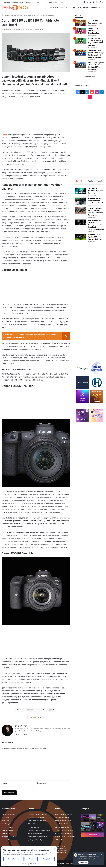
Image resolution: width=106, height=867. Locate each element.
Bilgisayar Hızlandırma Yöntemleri (39, 830)
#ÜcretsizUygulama (51, 2)
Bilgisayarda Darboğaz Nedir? (64, 830)
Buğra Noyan (7, 29)
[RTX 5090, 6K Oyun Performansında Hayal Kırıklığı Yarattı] (80, 201)
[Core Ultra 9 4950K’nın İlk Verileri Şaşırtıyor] (80, 191)
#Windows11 (39, 2)
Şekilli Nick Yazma (7, 830)
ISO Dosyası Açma (34, 827)
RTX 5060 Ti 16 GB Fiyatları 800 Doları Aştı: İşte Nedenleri (95, 237)
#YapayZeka (6, 2)
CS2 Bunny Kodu (7, 824)
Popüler (91, 181)
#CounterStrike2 (17, 2)
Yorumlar (99, 181)
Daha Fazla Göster (89, 76)
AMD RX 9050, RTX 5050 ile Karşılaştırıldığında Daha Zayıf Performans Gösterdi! (96, 225)
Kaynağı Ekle (83, 862)
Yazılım (86, 7)
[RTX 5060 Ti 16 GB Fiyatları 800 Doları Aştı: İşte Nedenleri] (80, 237)
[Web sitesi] (16, 734)
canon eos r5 (33, 710)
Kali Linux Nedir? (60, 840)
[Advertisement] (36, 115)
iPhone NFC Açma (8, 814)
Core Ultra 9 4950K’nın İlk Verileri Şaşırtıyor (95, 191)
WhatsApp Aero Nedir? (62, 817)
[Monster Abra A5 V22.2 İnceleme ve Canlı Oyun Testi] (80, 31)
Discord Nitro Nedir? (61, 824)
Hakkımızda (69, 863)
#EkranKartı (29, 2)
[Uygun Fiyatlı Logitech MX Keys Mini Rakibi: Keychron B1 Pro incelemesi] (80, 65)
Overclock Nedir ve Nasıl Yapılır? (65, 836)
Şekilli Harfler (6, 833)
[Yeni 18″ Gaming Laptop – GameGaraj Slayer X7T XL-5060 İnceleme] (80, 41)
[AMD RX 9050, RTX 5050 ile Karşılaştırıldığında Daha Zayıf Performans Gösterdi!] (80, 222)
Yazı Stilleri (5, 817)
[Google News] (35, 717)
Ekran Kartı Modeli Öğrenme (37, 814)
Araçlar (61, 2)
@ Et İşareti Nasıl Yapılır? (36, 840)
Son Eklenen (80, 181)
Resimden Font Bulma (35, 833)
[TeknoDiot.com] (15, 7)
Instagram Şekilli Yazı (9, 836)
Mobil (62, 7)
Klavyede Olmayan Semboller (11, 840)
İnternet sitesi (41, 783)
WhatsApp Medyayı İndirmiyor (38, 836)
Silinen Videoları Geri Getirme (37, 820)
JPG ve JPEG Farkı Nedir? (63, 833)
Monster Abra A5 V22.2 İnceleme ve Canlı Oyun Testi (94, 31)
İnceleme (54, 7)
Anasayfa (6, 15)
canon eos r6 (49, 710)
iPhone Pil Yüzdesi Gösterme (37, 824)
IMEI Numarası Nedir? (62, 827)
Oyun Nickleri (6, 820)
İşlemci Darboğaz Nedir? (63, 820)
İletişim (62, 863)
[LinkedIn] (21, 734)
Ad (2, 774)
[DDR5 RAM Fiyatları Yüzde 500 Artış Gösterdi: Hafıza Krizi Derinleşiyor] (80, 210)
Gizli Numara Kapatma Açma (37, 817)
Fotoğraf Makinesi (16, 15)
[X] (19, 734)
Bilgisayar (70, 7)
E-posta (4, 783)
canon (20, 710)
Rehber (94, 7)
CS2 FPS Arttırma (7, 827)
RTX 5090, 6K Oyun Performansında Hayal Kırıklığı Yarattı (95, 201)
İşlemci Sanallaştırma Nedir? (64, 814)
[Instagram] (24, 734)
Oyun (79, 7)
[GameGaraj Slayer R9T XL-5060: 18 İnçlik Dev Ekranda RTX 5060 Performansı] (80, 53)
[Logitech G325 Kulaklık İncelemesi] (80, 23)
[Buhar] (26, 734)
